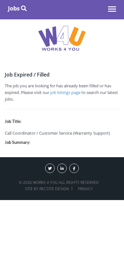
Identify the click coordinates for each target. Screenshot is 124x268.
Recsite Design (54, 188)
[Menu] (112, 10)
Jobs (14, 8)
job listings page (65, 92)
